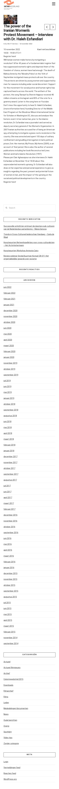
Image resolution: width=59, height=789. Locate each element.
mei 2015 (8, 614)
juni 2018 (7, 421)
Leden (6, 702)
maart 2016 (9, 556)
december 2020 (10, 310)
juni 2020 (7, 328)
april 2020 (8, 340)
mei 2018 (8, 427)
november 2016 (10, 521)
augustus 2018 (10, 416)
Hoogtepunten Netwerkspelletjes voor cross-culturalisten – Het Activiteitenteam (29, 243)
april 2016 (8, 550)
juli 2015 (7, 603)
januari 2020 (9, 357)
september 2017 (11, 474)
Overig (6, 726)
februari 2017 (9, 509)
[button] (53, 4)
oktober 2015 (9, 585)
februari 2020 (9, 351)
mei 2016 (8, 544)
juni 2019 (7, 386)
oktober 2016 (9, 527)
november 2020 (10, 316)
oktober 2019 (9, 369)
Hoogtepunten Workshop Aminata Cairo (21, 251)
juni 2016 (7, 538)
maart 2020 (9, 346)
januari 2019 (9, 398)
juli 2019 (7, 381)
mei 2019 (8, 392)
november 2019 (10, 363)
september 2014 (11, 643)
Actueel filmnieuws (12, 667)
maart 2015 (9, 626)
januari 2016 (9, 567)
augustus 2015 (10, 597)
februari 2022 (9, 293)
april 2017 (8, 497)
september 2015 (11, 591)
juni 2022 (7, 287)
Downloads (8, 685)
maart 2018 (9, 439)
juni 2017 (7, 492)
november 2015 (10, 579)
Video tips (8, 738)
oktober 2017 (9, 468)
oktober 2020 (9, 322)
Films (6, 697)
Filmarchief (8, 691)
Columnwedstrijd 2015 (13, 679)
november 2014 (10, 638)
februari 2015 (9, 632)
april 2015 (8, 620)
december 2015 (10, 573)
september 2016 (11, 532)
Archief (7, 673)
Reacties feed (10, 773)
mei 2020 (8, 334)
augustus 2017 (10, 480)
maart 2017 (9, 503)
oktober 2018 (9, 404)
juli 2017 (7, 486)
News (6, 714)
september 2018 (11, 410)
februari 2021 (9, 299)
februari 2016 (9, 562)
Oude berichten (10, 720)
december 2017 (10, 456)
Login (6, 762)
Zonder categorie (11, 743)
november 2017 (10, 462)
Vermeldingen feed (12, 767)
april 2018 (8, 433)
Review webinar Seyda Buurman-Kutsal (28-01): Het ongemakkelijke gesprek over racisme (26, 257)
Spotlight (8, 732)
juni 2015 (7, 608)
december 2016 (10, 515)
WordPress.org (10, 779)
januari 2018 (9, 451)
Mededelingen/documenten (16, 708)
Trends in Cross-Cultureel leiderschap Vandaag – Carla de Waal (29, 235)
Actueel (7, 662)
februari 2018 (9, 445)
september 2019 (11, 375)
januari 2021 (9, 305)
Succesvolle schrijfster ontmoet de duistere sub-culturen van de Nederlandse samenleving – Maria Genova (29, 227)
